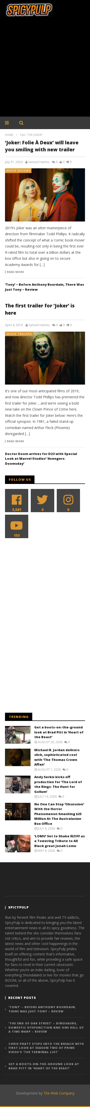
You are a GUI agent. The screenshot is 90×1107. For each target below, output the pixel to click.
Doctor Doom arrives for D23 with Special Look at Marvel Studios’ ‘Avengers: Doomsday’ (41, 458)
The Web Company (59, 1093)
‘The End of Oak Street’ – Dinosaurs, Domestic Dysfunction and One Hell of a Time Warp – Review (46, 1027)
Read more (15, 271)
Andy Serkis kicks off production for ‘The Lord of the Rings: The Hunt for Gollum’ (58, 784)
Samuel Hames (38, 162)
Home (9, 135)
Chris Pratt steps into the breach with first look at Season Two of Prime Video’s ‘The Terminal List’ (46, 1048)
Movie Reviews (18, 170)
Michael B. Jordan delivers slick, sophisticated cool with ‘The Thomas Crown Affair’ (57, 757)
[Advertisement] (45, 69)
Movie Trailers (19, 334)
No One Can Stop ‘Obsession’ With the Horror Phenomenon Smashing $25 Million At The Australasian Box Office (59, 814)
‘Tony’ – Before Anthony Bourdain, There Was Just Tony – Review (42, 1009)
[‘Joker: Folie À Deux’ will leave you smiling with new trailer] (45, 194)
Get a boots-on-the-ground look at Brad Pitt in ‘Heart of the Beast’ (59, 732)
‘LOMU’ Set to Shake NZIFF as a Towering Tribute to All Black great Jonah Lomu (59, 841)
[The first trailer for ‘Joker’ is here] (45, 358)
